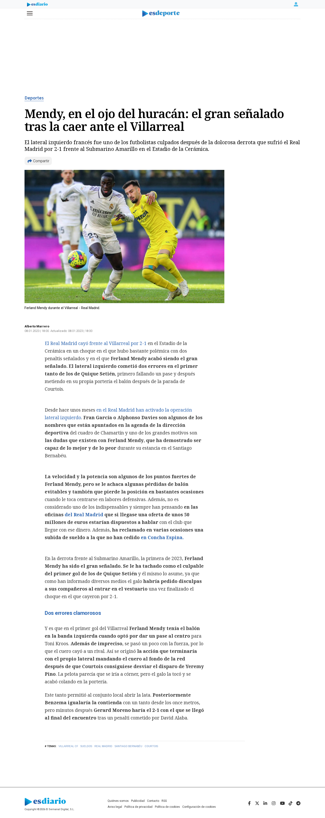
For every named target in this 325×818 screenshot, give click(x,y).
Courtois (151, 746)
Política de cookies (167, 806)
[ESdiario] (37, 5)
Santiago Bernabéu (128, 746)
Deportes (34, 98)
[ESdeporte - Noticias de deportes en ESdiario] (162, 14)
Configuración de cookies (199, 806)
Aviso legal (115, 806)
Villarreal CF (68, 746)
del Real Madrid (84, 515)
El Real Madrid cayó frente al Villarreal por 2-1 (96, 343)
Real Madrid (103, 746)
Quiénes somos (118, 801)
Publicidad (138, 801)
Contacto (153, 801)
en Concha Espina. (162, 537)
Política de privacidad (138, 806)
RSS (164, 801)
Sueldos (86, 746)
